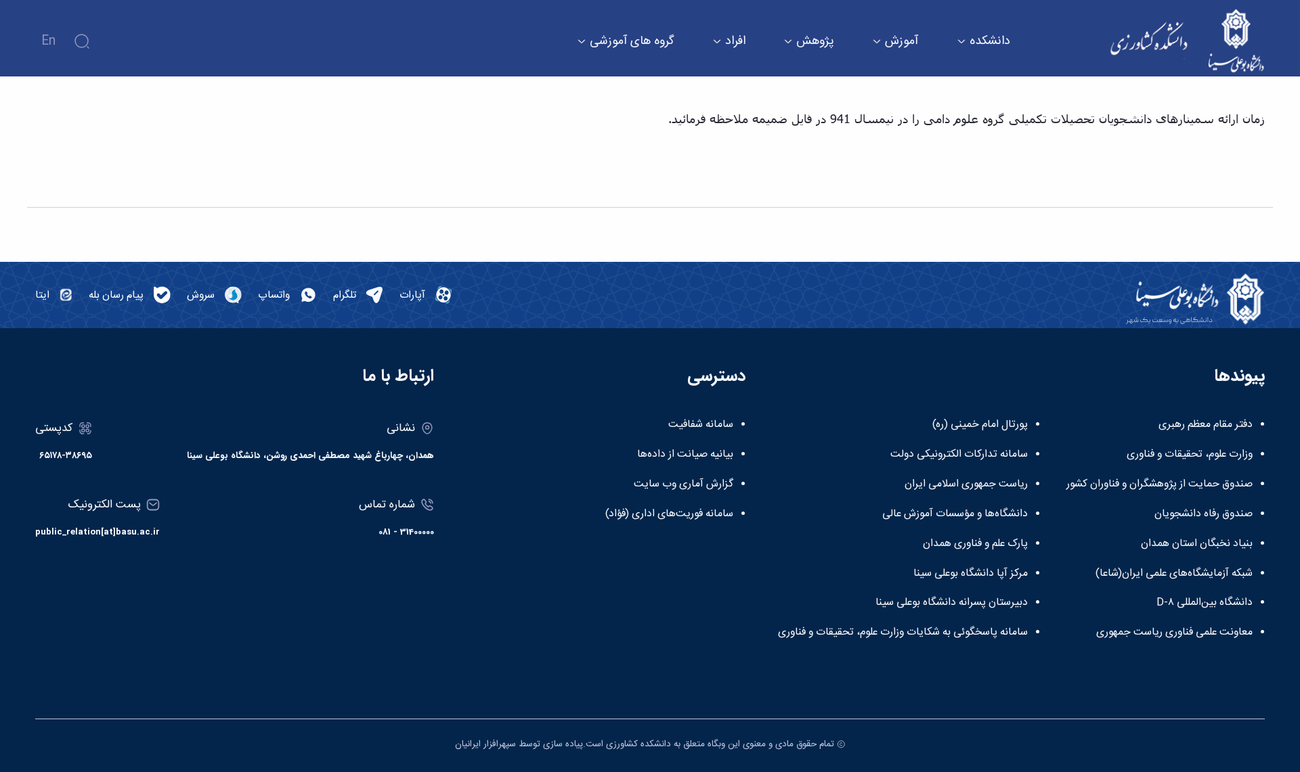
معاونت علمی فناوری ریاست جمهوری (1174, 632)
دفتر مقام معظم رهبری (1205, 425)
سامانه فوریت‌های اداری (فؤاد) (669, 514)
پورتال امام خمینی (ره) (980, 425)
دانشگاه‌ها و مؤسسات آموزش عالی (955, 514)
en (48, 41)
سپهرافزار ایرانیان (485, 744)
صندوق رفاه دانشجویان (1203, 514)
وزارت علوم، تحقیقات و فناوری (1190, 454)
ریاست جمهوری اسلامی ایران (966, 484)
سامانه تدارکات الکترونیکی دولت (959, 454)
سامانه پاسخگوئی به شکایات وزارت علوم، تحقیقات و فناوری (903, 632)
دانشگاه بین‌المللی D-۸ (1204, 603)
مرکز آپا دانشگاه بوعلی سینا (970, 574)
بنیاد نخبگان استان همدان (1197, 544)
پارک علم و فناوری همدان (975, 544)
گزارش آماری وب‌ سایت (683, 484)
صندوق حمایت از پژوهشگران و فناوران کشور (1159, 484)
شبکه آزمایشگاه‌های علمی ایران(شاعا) (1174, 574)
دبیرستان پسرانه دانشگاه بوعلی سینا (951, 603)
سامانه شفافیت (700, 425)
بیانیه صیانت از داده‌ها (685, 454)
